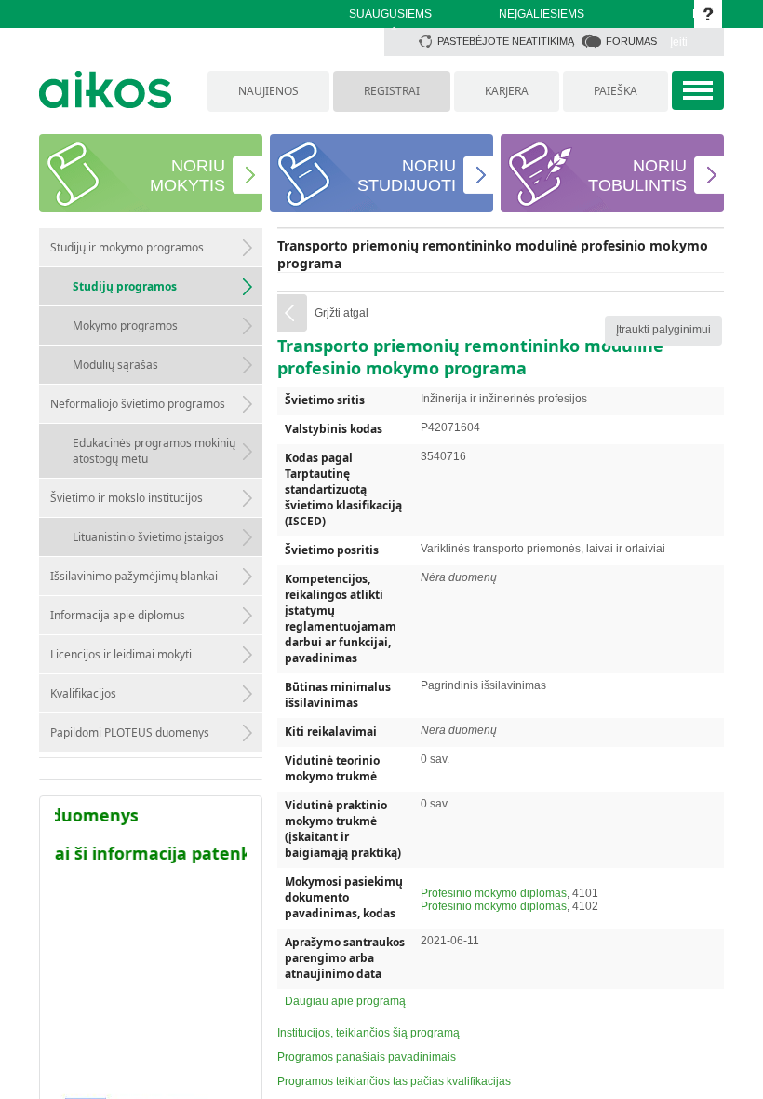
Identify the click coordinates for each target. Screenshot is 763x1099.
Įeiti (679, 41)
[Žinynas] (708, 14)
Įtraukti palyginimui (663, 329)
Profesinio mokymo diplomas (494, 893)
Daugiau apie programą (345, 1001)
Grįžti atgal (341, 312)
